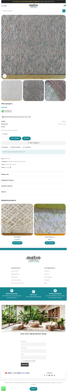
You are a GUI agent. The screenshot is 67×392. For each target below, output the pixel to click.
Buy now (26, 138)
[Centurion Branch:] (55, 290)
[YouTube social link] (49, 375)
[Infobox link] (33, 320)
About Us (46, 274)
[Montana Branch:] (11, 290)
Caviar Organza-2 (50, 237)
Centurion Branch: (55, 293)
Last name (23, 348)
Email (22, 354)
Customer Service (49, 268)
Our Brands (47, 280)
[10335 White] (17, 219)
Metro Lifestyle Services (17, 283)
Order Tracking (48, 277)
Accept (33, 389)
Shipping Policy (15, 274)
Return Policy (14, 277)
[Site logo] (33, 6)
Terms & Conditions (16, 280)
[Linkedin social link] (54, 375)
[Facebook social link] (6, 167)
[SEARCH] (63, 10)
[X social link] (8, 167)
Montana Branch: (12, 293)
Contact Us (47, 271)
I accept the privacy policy (29, 361)
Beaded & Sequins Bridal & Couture (16, 162)
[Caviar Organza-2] (50, 219)
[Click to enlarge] (5, 76)
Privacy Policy (14, 271)
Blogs (45, 283)
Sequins (14, 164)
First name (23, 341)
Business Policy (16, 268)
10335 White (17, 237)
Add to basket (15, 138)
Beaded (7, 164)
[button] (3, 47)
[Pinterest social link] (10, 167)
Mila (10, 164)
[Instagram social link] (47, 375)
